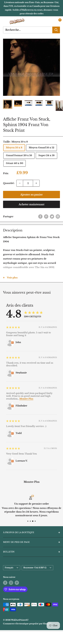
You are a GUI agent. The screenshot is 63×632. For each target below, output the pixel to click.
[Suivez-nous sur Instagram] (11, 583)
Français (9, 567)
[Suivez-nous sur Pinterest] (17, 583)
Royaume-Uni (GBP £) (34, 567)
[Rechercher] (56, 30)
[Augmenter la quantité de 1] (36, 183)
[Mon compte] (51, 21)
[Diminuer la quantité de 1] (20, 183)
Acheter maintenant (31, 204)
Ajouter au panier (31, 194)
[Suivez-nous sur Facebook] (5, 583)
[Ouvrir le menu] (4, 21)
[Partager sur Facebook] (40, 216)
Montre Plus (26, 398)
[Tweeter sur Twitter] (52, 216)
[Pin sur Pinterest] (46, 216)
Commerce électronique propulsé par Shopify (27, 623)
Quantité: (9, 183)
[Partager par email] (58, 216)
